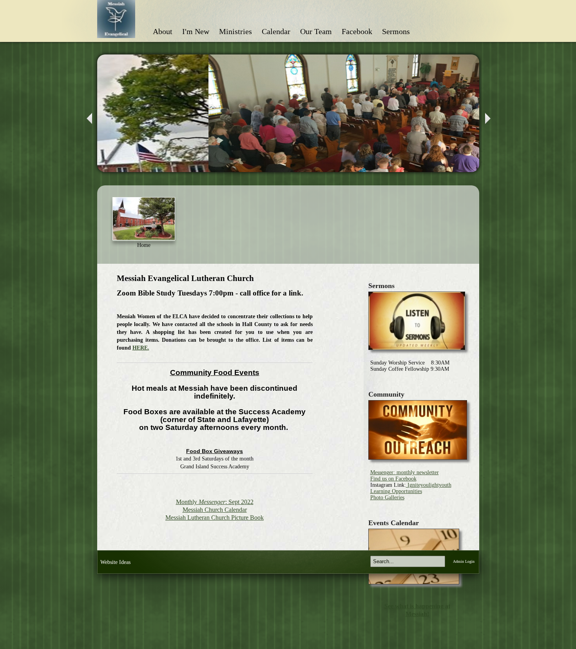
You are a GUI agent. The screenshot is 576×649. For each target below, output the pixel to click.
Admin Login (464, 561)
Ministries (235, 31)
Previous (88, 118)
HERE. (140, 348)
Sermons (396, 31)
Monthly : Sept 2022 (215, 502)
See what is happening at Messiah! (417, 610)
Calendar (276, 31)
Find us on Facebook (393, 479)
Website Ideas (115, 562)
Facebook (357, 31)
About (162, 31)
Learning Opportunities (396, 491)
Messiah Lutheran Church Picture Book (214, 517)
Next (488, 118)
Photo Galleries (387, 497)
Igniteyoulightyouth (428, 485)
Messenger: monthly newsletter (404, 472)
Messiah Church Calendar (215, 509)
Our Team (316, 31)
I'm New (195, 31)
